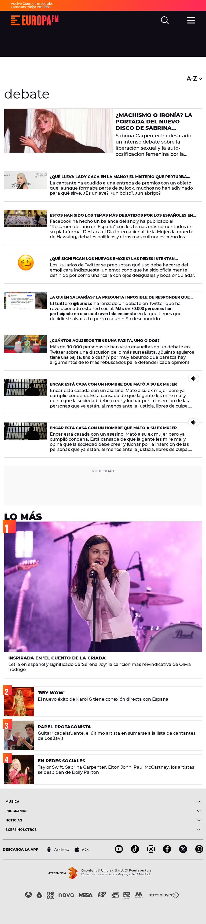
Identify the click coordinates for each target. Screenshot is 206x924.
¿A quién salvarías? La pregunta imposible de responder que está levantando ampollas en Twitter (120, 299)
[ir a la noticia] (58, 136)
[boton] (152, 801)
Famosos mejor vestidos (30, 7)
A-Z (193, 78)
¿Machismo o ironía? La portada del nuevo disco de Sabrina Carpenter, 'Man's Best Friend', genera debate (154, 128)
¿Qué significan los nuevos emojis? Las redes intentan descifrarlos (112, 261)
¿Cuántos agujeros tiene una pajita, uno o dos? (105, 340)
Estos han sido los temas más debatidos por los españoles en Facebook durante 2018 (121, 217)
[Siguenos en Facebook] (167, 851)
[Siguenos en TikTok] (135, 851)
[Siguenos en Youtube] (119, 851)
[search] (165, 20)
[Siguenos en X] (183, 851)
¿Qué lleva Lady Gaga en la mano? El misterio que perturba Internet (118, 179)
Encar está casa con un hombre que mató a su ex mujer (113, 384)
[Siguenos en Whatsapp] (199, 851)
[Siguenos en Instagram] (151, 851)
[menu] (191, 20)
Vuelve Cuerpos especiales (32, 4)
